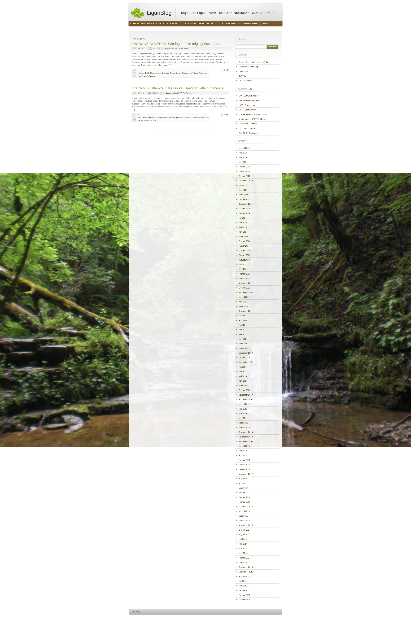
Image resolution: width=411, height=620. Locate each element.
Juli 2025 (243, 185)
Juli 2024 (243, 218)
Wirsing (152, 76)
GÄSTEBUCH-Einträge (249, 96)
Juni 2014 (243, 544)
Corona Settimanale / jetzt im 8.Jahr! (254, 62)
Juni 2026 (243, 153)
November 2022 (246, 283)
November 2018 (246, 437)
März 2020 (243, 385)
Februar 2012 (244, 595)
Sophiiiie (202, 117)
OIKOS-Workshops (247, 128)
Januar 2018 (244, 465)
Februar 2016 (244, 502)
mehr (226, 70)
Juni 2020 (243, 372)
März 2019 (243, 423)
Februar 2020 (244, 390)
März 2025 (243, 195)
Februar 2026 (244, 167)
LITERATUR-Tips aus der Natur (252, 114)
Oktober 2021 (244, 316)
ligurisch (165, 73)
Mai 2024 (243, 227)
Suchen (272, 46)
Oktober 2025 (244, 176)
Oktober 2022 (244, 288)
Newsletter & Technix (248, 124)
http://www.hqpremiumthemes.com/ (269, 618)
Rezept (172, 73)
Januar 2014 (244, 562)
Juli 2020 (243, 367)
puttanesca (180, 117)
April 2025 (243, 190)
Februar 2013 (244, 590)
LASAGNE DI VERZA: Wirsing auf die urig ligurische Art (175, 44)
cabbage (141, 73)
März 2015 (243, 516)
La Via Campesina (247, 105)
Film (139, 117)
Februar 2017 (244, 493)
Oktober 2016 (244, 497)
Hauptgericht (163, 117)
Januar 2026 (244, 171)
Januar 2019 (244, 427)
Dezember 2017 (246, 469)
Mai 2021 (243, 334)
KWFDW (242, 76)
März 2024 (243, 237)
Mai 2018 (243, 451)
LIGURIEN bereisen (247, 110)
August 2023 (244, 260)
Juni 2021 (243, 330)
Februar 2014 (244, 558)
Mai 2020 (243, 376)
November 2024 (246, 209)
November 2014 (246, 525)
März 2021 (243, 344)
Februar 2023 (244, 274)
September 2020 (246, 362)
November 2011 (246, 600)
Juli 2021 (243, 325)
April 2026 (243, 162)
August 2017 (244, 479)
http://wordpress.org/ (245, 618)
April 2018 (243, 455)
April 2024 (243, 232)
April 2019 (243, 418)
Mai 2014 (243, 548)
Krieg (152, 73)
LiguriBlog (158, 13)
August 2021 (244, 320)
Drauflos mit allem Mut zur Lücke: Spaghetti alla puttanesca (178, 88)
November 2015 (246, 507)
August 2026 (244, 148)
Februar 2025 (244, 199)
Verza (195, 73)
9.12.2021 (141, 49)
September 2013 (246, 572)
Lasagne (158, 73)
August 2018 (244, 446)
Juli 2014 (243, 539)
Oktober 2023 (244, 255)
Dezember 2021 (246, 311)
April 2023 (243, 269)
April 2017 (243, 483)
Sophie (195, 117)
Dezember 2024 (246, 204)
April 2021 (243, 339)
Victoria (153, 120)
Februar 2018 (244, 460)
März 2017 (243, 488)
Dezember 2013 (246, 567)
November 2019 (246, 395)
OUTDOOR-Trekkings (248, 133)
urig (190, 73)
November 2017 (246, 474)
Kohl (147, 73)
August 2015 (244, 511)
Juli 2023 (243, 264)
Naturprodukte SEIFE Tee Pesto (175, 49)
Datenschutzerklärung (248, 67)
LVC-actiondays (245, 81)
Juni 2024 (243, 223)
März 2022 (243, 306)
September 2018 (246, 441)
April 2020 (243, 381)
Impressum (243, 71)
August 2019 (244, 404)
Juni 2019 (243, 409)
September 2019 (246, 399)
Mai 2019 (243, 413)
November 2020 (246, 353)
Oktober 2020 (244, 358)
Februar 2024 (244, 241)
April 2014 (243, 553)
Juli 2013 (243, 581)
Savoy (178, 73)
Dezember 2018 (246, 432)
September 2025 (246, 181)
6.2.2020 (141, 93)
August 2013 (244, 576)
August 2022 (244, 297)
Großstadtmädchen (149, 117)
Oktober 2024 (244, 213)
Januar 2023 (244, 278)
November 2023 (246, 250)
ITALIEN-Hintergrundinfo (249, 100)
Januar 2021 (244, 348)
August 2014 (244, 534)
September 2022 (246, 292)
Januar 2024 (244, 246)
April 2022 (243, 302)
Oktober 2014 (244, 530)
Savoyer (185, 73)
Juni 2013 (243, 586)
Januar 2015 (244, 521)
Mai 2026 (243, 157)
